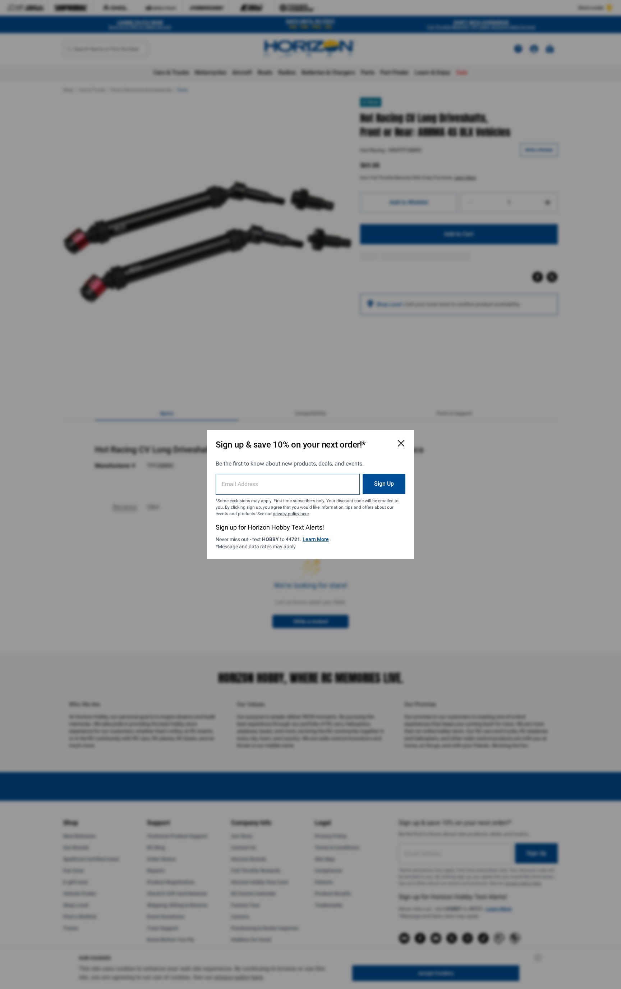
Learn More (316, 539)
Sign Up (384, 483)
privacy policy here (291, 513)
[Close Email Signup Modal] (401, 443)
